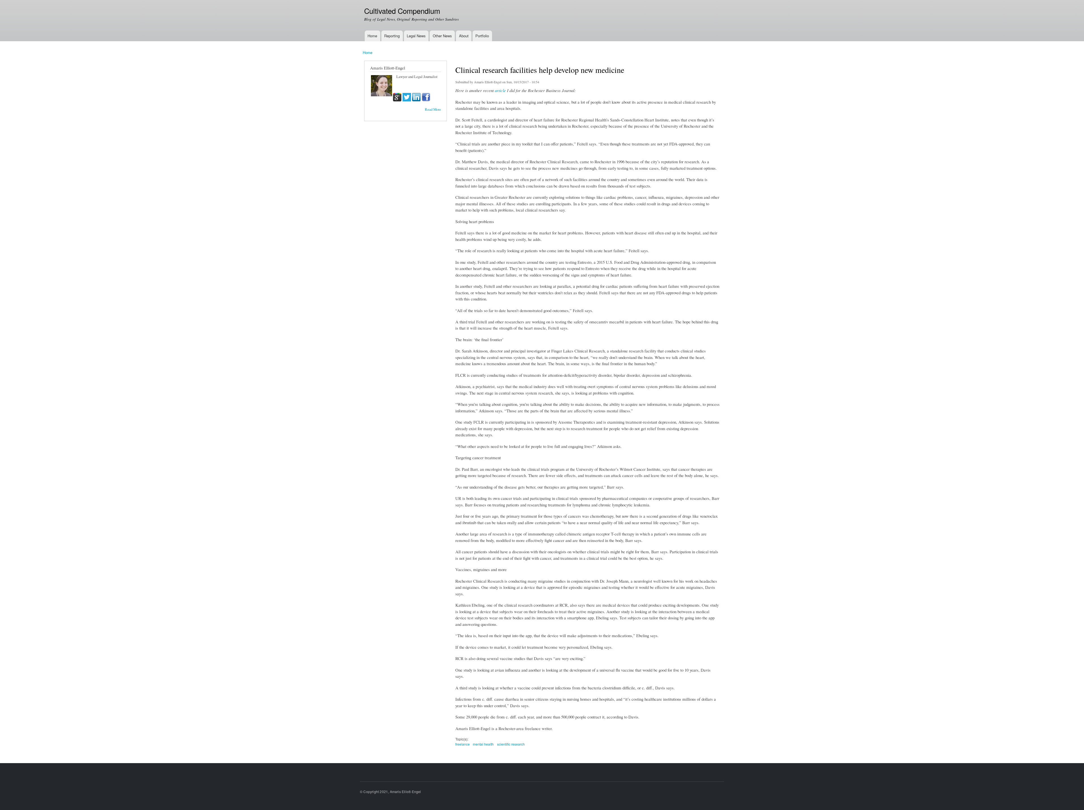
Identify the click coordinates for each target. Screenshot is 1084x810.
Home (372, 35)
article (500, 90)
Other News (442, 35)
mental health (483, 744)
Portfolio (482, 35)
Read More (433, 109)
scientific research (511, 744)
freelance (462, 744)
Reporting (392, 35)
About (464, 35)
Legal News (416, 35)
